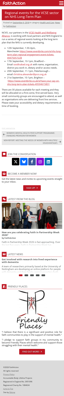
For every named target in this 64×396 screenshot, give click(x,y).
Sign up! (30, 187)
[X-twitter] (15, 161)
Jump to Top (8, 388)
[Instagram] (40, 161)
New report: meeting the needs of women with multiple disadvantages (30, 141)
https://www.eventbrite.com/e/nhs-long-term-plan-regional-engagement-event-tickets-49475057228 (34, 54)
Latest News (15, 254)
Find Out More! (30, 351)
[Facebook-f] (32, 161)
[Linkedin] (48, 161)
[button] (61, 3)
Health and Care (47, 22)
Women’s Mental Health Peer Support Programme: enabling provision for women (31, 134)
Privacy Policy (8, 374)
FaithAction (11, 26)
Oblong (12, 392)
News (57, 22)
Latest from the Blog (21, 199)
